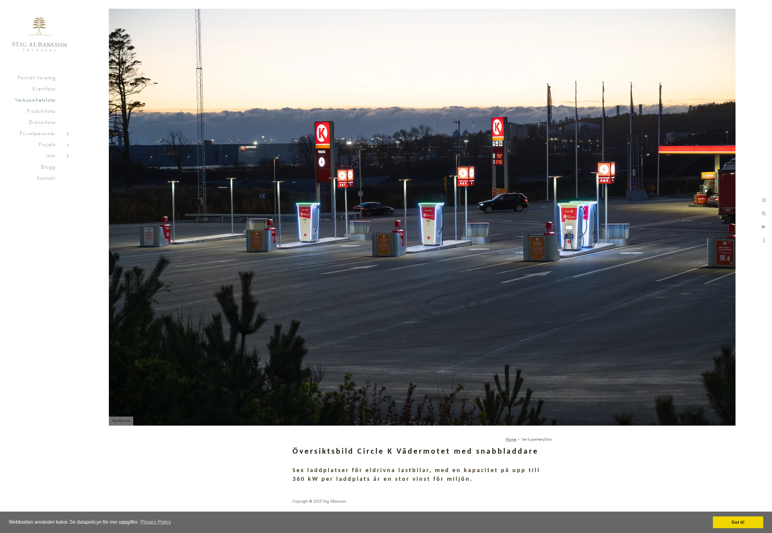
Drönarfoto (42, 122)
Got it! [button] (738, 522)
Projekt (47, 145)
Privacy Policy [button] (156, 522)
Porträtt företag (37, 78)
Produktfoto (41, 111)
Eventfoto (44, 89)
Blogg (48, 167)
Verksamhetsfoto (35, 100)
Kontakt (46, 178)
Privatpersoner (38, 133)
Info (51, 156)
